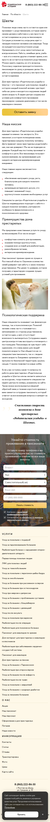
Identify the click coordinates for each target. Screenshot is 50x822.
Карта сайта (7, 771)
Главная (5, 14)
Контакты (6, 742)
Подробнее (10, 807)
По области (15, 14)
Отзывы (5, 752)
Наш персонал (8, 716)
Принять (21, 814)
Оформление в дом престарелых (17, 720)
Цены (4, 766)
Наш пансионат (9, 711)
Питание (6, 725)
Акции (5, 706)
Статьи (5, 747)
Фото (4, 762)
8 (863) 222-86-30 (35, 4)
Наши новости (8, 730)
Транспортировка (10, 757)
